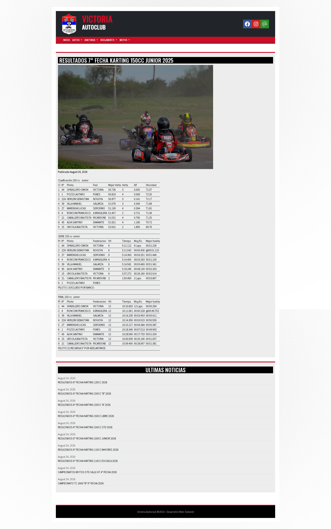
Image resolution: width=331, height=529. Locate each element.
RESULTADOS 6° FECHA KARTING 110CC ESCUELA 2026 (88, 461)
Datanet (189, 511)
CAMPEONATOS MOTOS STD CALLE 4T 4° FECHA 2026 (87, 472)
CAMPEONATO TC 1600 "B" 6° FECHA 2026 (81, 483)
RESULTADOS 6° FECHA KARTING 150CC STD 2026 (85, 427)
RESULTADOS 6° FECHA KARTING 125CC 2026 (82, 382)
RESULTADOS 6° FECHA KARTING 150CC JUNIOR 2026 (87, 438)
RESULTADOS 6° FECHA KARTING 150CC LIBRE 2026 (86, 416)
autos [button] (76, 40)
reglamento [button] (108, 40)
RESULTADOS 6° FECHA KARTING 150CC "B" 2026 (84, 393)
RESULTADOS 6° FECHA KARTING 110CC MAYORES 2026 (88, 449)
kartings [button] (90, 40)
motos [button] (124, 40)
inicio (66, 40)
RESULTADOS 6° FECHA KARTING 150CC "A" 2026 (84, 404)
